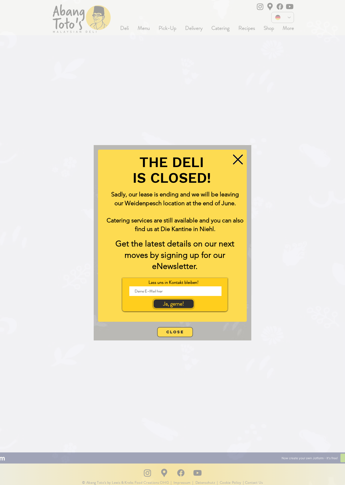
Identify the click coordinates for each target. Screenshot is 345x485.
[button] (238, 159)
